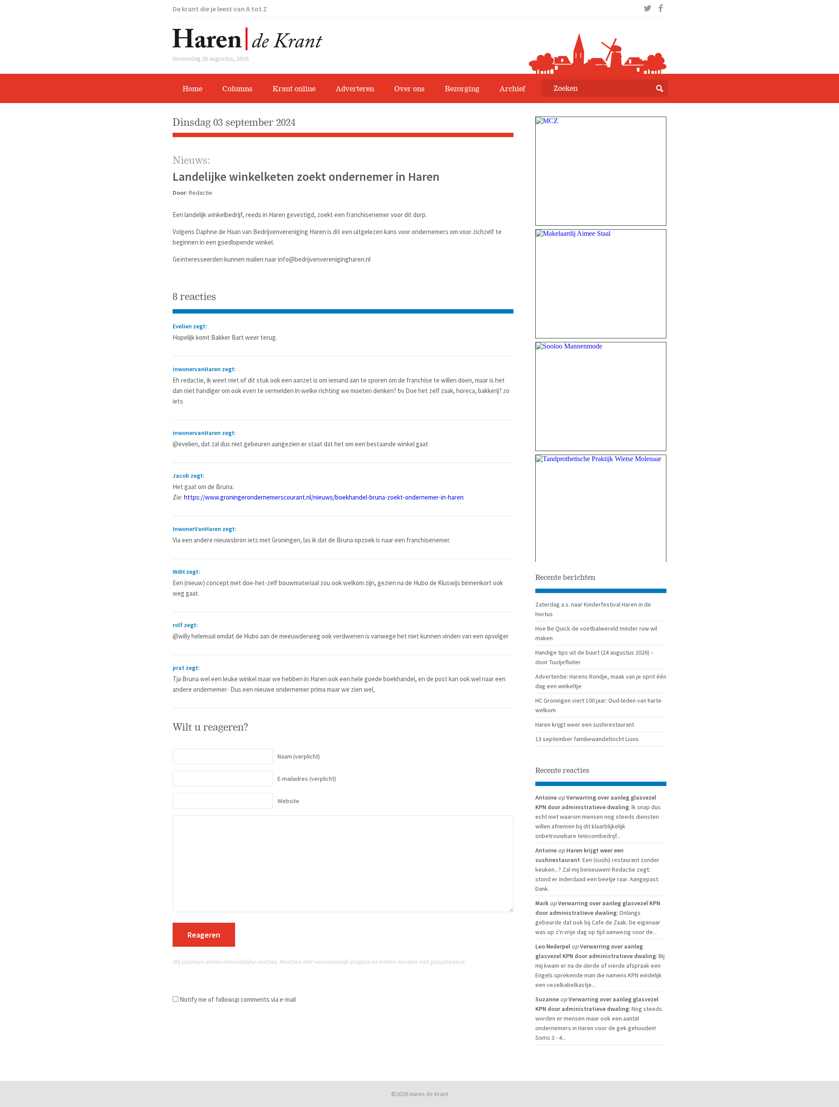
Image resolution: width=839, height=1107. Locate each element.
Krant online (294, 88)
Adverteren (355, 88)
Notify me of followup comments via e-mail (238, 999)
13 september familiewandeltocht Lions (587, 739)
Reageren (203, 935)
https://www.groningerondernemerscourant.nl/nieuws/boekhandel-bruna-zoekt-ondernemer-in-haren (324, 497)
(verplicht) (298, 756)
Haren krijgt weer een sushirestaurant (584, 724)
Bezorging (462, 88)
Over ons (409, 88)
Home (192, 88)
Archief (512, 88)
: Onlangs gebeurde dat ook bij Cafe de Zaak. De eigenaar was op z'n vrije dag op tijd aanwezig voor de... (597, 922)
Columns (237, 88)
